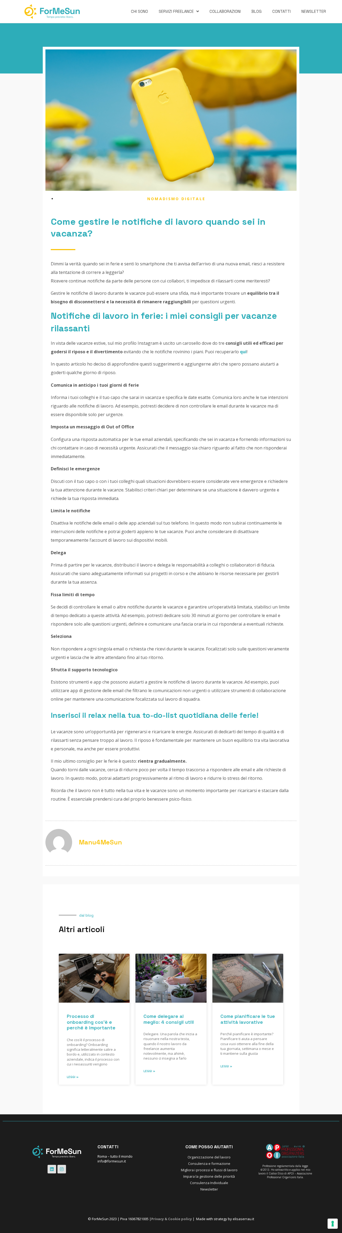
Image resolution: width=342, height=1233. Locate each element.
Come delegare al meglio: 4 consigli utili (168, 1019)
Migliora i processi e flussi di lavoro (209, 1170)
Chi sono (139, 11)
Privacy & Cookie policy (171, 1218)
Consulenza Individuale (209, 1182)
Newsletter (313, 11)
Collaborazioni (225, 11)
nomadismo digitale (176, 198)
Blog (256, 11)
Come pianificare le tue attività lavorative (247, 1019)
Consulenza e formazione (209, 1163)
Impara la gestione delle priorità (209, 1176)
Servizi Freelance (176, 11)
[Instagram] (61, 1169)
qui (243, 352)
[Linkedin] (52, 1169)
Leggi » (73, 1077)
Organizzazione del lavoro (209, 1157)
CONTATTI (281, 11)
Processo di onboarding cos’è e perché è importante (91, 1022)
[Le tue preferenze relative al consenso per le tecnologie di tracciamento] (333, 1224)
